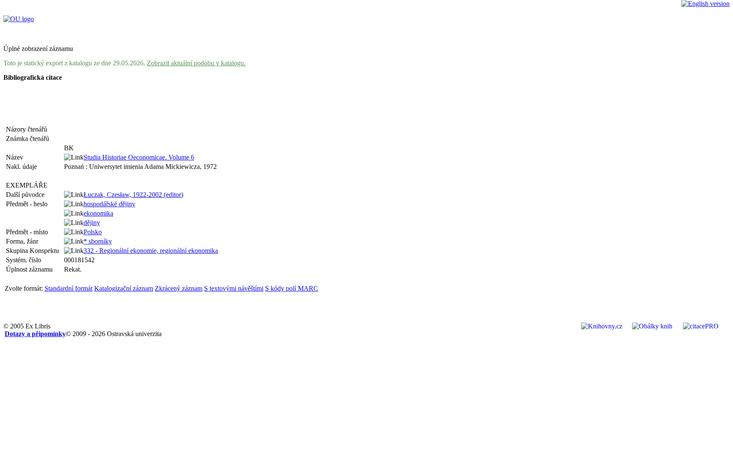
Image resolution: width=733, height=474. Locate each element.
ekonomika (98, 213)
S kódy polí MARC (291, 288)
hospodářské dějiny (109, 204)
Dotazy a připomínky (35, 333)
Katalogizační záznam (123, 288)
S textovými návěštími (233, 288)
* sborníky (98, 241)
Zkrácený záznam (178, 288)
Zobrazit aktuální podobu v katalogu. (196, 63)
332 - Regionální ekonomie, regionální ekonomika (151, 250)
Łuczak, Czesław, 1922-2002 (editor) (133, 194)
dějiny (92, 222)
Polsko (93, 232)
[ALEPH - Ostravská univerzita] (18, 18)
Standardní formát (68, 288)
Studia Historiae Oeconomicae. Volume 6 (139, 157)
